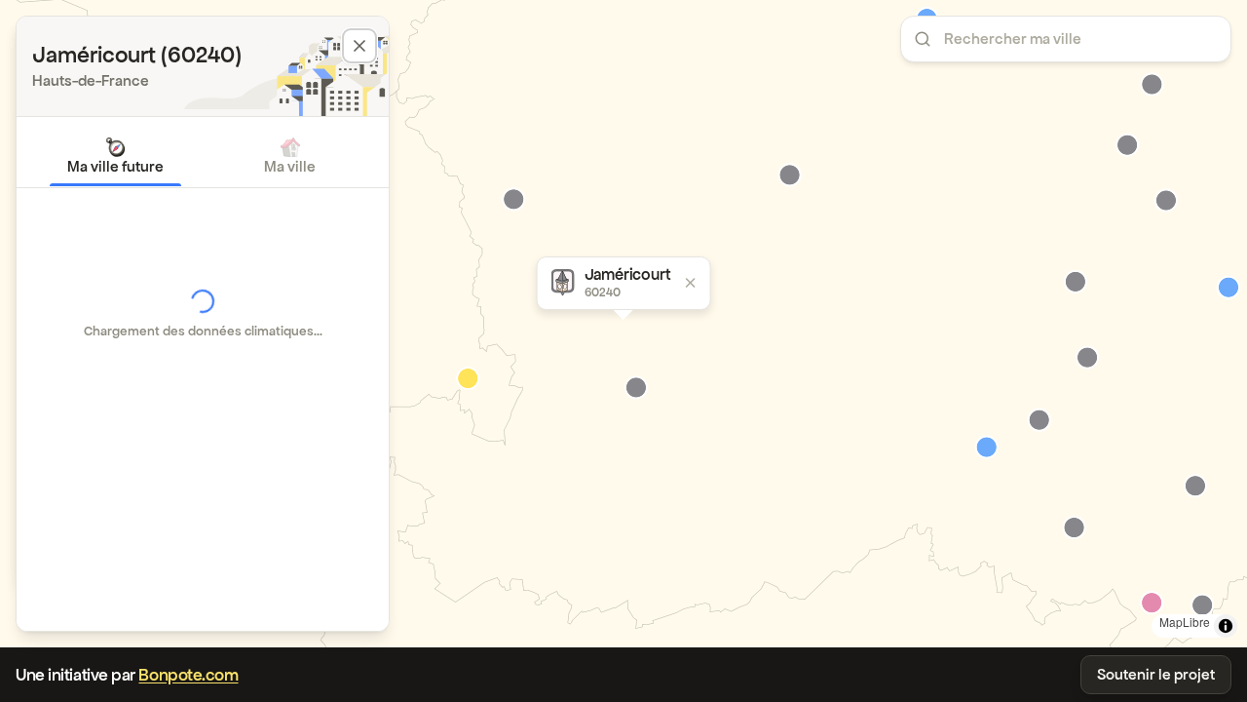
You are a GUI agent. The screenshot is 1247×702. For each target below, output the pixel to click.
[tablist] (202, 156)
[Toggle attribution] (1225, 626)
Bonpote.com (188, 674)
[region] (623, 323)
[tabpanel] (202, 314)
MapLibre (1184, 621)
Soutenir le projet (1156, 674)
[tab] (115, 156)
